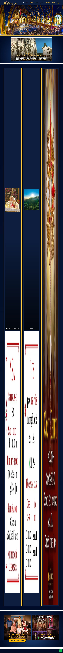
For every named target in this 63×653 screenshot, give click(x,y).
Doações (53, 2)
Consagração (47, 2)
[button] (31, 49)
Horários (31, 2)
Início (23, 2)
